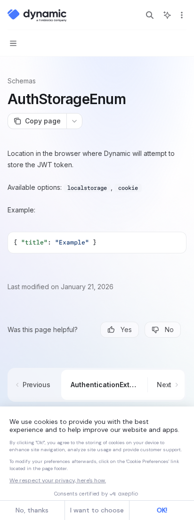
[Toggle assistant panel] (167, 15)
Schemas (22, 81)
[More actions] (181, 15)
